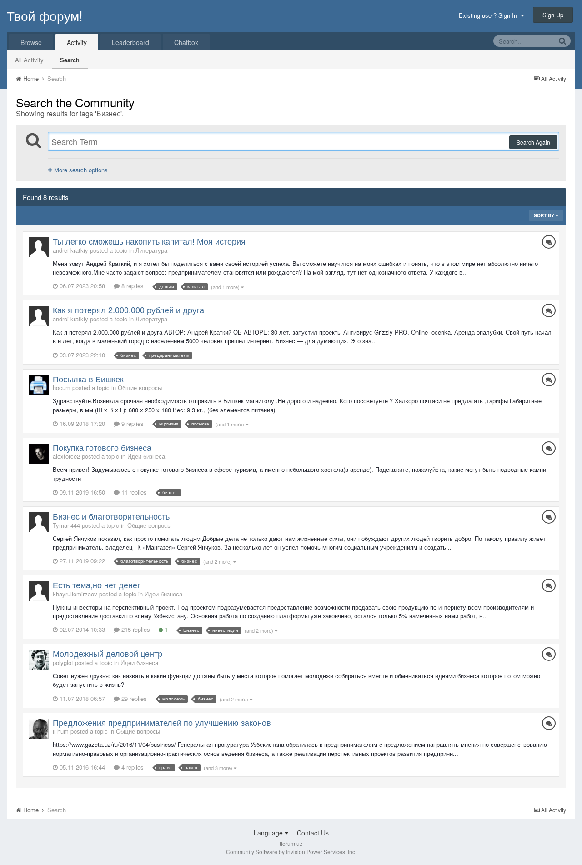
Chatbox (186, 42)
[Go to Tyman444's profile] (39, 522)
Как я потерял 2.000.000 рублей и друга (128, 309)
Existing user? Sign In (490, 15)
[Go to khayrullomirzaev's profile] (39, 591)
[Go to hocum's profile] (39, 385)
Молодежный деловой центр (107, 653)
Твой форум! (45, 15)
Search (70, 59)
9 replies (132, 423)
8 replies (132, 285)
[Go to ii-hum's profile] (39, 729)
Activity (77, 42)
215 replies (135, 629)
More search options (80, 169)
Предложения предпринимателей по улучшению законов (162, 722)
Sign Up (552, 14)
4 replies (132, 767)
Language (269, 832)
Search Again (533, 142)
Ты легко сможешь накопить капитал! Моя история (149, 241)
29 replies (133, 698)
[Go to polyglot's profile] (39, 660)
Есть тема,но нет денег (96, 584)
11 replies (133, 492)
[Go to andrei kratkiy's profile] (39, 247)
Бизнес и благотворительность (111, 516)
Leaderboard (130, 42)
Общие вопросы (140, 387)
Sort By (545, 215)
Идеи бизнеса (146, 456)
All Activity (29, 59)
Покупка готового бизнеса (102, 447)
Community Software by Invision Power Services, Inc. (291, 851)
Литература (151, 250)
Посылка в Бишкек (88, 379)
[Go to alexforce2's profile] (39, 454)
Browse (31, 42)
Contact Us (313, 832)
